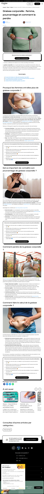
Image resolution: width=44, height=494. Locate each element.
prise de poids (35, 296)
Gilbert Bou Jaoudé (28, 22)
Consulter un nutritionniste (22, 58)
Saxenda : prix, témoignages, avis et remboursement (26, 405)
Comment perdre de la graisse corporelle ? (13, 79)
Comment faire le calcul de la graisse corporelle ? (15, 80)
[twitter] (10, 384)
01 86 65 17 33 (22, 455)
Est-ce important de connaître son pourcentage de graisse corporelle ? (19, 78)
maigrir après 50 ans (29, 140)
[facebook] (4, 384)
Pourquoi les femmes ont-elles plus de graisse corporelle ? (17, 77)
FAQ (19, 460)
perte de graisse (7, 279)
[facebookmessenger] (7, 384)
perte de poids (37, 211)
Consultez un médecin (31, 439)
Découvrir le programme (22, 162)
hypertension (27, 204)
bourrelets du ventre (7, 122)
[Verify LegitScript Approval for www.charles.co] (19, 448)
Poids (11, 7)
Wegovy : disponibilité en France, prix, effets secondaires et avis (10, 405)
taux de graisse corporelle (21, 207)
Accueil (4, 7)
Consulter (37, 3)
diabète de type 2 (8, 204)
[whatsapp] (13, 384)
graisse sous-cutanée (27, 121)
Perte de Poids (7, 429)
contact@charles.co (23, 458)
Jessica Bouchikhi (7, 22)
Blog (8, 7)
